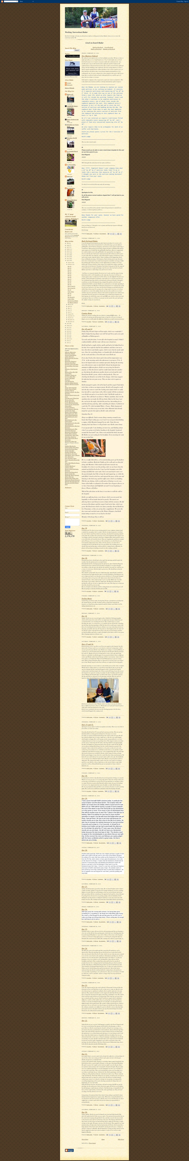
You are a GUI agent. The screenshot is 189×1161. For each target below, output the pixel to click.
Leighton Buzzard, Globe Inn (71, 409)
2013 (68, 258)
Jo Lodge (69, 83)
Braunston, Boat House (70, 363)
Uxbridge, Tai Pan (69, 467)
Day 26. (69, 277)
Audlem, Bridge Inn (69, 356)
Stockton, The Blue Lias (70, 452)
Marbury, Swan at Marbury (71, 412)
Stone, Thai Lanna (69, 456)
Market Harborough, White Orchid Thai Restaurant (71, 429)
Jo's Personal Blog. (71, 165)
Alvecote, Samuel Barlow (70, 355)
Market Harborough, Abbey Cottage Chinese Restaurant (71, 414)
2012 (68, 256)
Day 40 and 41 (71, 297)
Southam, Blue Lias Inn (70, 446)
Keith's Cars (69, 176)
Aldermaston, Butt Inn (70, 353)
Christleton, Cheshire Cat (70, 375)
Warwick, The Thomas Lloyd (71, 472)
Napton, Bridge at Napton (71, 433)
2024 (68, 340)
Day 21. (69, 268)
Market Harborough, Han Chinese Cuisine (71, 420)
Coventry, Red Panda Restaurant (70, 379)
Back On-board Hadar (73, 300)
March (69, 304)
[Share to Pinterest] (121, 234)
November (70, 319)
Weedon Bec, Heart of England (72, 475)
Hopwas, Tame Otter (69, 400)
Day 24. (69, 273)
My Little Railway (71, 188)
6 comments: (101, 321)
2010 (68, 253)
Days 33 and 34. (71, 288)
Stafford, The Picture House (71, 449)
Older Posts (121, 1139)
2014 (68, 260)
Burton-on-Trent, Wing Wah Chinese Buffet (71, 372)
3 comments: (102, 902)
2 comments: (101, 550)
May (69, 308)
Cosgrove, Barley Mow (70, 376)
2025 (68, 342)
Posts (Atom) (92, 1143)
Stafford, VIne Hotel (69, 450)
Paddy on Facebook (96, 49)
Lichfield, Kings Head (70, 410)
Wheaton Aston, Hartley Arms (71, 478)
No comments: (103, 233)
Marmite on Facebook (109, 49)
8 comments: (102, 306)
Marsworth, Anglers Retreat (71, 432)
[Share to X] (116, 234)
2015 (68, 323)
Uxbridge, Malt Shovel (70, 466)
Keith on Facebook (98, 47)
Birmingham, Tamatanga (70, 361)
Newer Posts (85, 1139)
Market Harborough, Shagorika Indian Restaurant (72, 423)
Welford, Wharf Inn (69, 477)
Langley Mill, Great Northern (71, 403)
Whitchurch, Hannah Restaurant (72, 480)
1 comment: (100, 591)
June (69, 310)
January (70, 262)
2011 (68, 255)
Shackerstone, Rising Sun (70, 441)
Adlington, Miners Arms (70, 352)
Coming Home (71, 299)
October (70, 317)
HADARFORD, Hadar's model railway (72, 106)
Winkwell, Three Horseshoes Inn (72, 481)
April (69, 306)
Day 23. (69, 271)
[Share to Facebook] (118, 234)
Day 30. (69, 284)
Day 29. (69, 282)
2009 (68, 251)
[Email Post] (108, 233)
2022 (68, 337)
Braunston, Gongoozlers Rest (71, 364)
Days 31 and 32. (71, 286)
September (70, 316)
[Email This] (111, 234)
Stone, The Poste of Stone (70, 458)
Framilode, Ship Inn (69, 390)
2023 (68, 339)
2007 (68, 247)
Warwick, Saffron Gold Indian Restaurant (72, 469)
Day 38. (69, 293)
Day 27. (69, 279)
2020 (68, 333)
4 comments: (102, 1134)
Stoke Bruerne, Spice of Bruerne (72, 455)
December (70, 321)
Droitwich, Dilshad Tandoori (71, 383)
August (69, 314)
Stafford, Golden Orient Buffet (72, 447)
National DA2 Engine (72, 200)
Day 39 (69, 295)
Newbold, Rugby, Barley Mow (71, 435)
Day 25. (69, 275)
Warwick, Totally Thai (70, 473)
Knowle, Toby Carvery (70, 401)
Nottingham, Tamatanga (70, 436)
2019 (68, 331)
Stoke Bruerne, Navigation (71, 453)
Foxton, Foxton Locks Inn (71, 387)
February (70, 264)
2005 (68, 243)
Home (103, 1139)
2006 (68, 245)
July (69, 312)
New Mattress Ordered (73, 302)
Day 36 (69, 290)
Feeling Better (71, 291)
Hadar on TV (70, 94)
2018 (68, 329)
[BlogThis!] (113, 234)
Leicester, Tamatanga (70, 407)
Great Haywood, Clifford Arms (72, 398)
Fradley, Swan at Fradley (70, 389)
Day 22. (69, 270)
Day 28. (69, 280)
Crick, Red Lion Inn (69, 381)
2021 (68, 335)
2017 (68, 327)
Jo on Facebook (109, 47)
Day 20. (69, 266)
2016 (68, 325)
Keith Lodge (69, 85)
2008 (68, 249)
